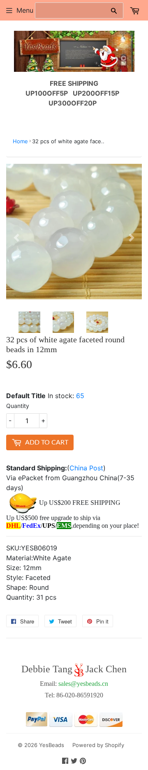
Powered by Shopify (98, 745)
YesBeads (51, 745)
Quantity (17, 405)
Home (20, 141)
